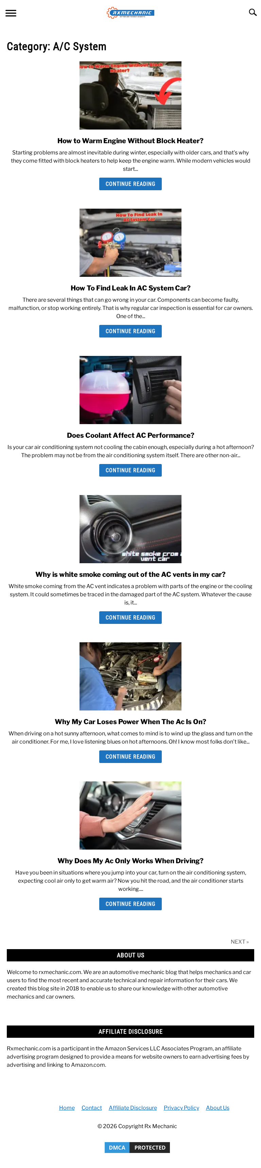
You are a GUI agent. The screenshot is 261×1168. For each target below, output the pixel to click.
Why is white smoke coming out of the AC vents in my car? (130, 574)
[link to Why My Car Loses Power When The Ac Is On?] (130, 676)
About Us (217, 1108)
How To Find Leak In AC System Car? (131, 288)
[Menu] (11, 14)
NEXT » (240, 942)
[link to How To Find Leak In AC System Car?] (130, 243)
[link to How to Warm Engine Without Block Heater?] (130, 95)
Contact (92, 1108)
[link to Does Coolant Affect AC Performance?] (130, 390)
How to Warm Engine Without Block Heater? (130, 141)
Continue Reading (130, 184)
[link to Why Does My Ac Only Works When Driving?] (130, 815)
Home (67, 1108)
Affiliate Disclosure (133, 1108)
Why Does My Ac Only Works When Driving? (130, 861)
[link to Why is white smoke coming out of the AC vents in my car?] (130, 529)
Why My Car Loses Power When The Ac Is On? (130, 722)
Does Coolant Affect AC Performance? (130, 435)
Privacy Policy (181, 1108)
